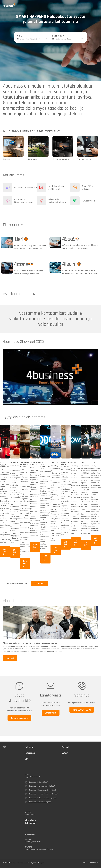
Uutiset (64, 753)
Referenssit (30, 753)
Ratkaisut (29, 747)
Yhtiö (27, 759)
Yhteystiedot (30, 820)
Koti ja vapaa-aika (60, 159)
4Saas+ (66, 245)
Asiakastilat (33, 159)
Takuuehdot (30, 823)
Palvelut (65, 747)
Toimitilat (7, 159)
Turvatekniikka (84, 159)
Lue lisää (5, 552)
